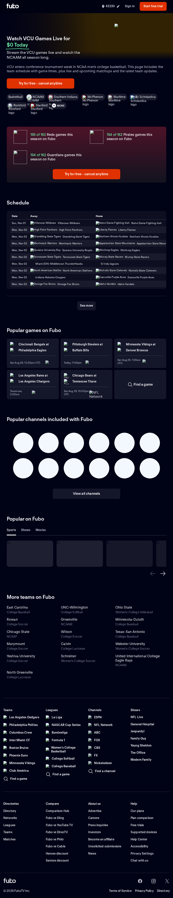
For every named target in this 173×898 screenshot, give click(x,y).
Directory (163, 890)
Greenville (69, 619)
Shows (26, 530)
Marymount (16, 644)
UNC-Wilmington (74, 607)
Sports (11, 530)
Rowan (12, 619)
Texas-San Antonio (130, 632)
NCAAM (38, 97)
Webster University (130, 644)
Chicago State (18, 632)
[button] (152, 573)
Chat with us (139, 860)
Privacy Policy (144, 890)
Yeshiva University (21, 656)
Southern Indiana (65, 97)
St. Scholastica (146, 97)
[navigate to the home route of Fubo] (12, 6)
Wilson (66, 632)
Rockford (20, 105)
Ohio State (123, 607)
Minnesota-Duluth (129, 619)
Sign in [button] (130, 6)
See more (86, 305)
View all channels (86, 494)
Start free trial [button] (153, 6)
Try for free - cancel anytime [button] (40, 83)
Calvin (66, 644)
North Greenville (20, 672)
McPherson (95, 97)
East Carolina (17, 607)
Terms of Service (120, 890)
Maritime (120, 97)
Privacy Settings (142, 853)
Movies (41, 530)
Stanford (42, 105)
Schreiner (68, 656)
